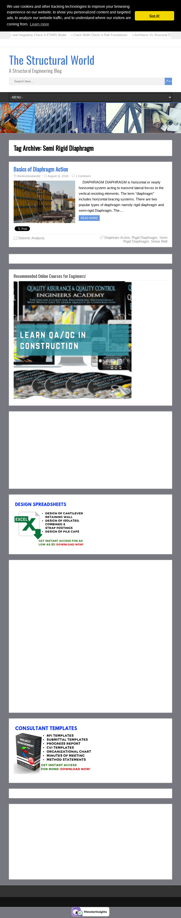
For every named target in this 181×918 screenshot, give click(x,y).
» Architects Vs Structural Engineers (143, 35)
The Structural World (52, 59)
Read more (89, 218)
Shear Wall (159, 241)
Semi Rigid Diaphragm (145, 239)
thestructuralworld (28, 176)
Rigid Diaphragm (144, 238)
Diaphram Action (117, 238)
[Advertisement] (53, 449)
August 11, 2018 (58, 176)
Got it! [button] (154, 16)
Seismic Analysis (31, 238)
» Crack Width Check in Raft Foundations (85, 35)
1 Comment (83, 176)
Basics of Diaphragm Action (41, 169)
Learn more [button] (39, 24)
